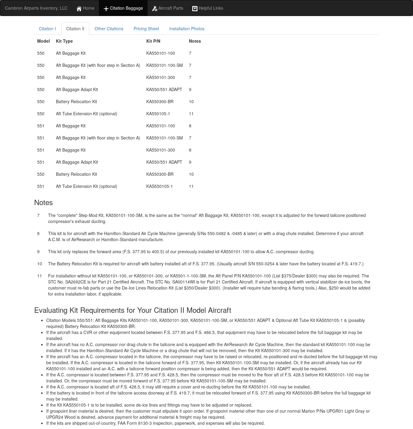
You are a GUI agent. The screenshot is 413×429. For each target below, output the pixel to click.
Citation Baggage (126, 8)
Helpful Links (210, 8)
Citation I (47, 28)
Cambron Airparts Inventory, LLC (36, 8)
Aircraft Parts (170, 8)
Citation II (75, 28)
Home (88, 8)
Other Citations (109, 28)
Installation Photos (186, 28)
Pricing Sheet (146, 28)
